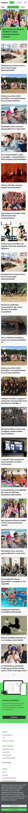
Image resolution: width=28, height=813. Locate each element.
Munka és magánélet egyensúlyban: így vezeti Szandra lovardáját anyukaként (11, 308)
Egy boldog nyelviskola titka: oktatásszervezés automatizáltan (13, 215)
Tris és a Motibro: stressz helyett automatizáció (11, 186)
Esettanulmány (13, 7)
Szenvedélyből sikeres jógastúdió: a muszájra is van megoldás (13, 581)
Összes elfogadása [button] (14, 809)
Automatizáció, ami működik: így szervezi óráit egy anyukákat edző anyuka (13, 492)
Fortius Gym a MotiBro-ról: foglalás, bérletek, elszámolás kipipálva (13, 246)
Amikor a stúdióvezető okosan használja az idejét (14, 697)
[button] (11, 2)
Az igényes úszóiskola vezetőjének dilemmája (11, 610)
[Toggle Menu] (25, 2)
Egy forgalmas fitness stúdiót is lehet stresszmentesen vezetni (13, 32)
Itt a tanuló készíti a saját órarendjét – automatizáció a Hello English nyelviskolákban (13, 156)
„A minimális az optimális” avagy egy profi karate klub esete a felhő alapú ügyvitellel (14, 668)
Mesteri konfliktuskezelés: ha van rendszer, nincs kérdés (13, 638)
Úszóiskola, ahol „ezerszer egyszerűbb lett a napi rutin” (13, 127)
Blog (2, 7)
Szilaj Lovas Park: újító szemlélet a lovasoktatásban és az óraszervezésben (13, 98)
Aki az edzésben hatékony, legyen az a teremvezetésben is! (13, 339)
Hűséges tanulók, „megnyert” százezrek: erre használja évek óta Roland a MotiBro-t (14, 400)
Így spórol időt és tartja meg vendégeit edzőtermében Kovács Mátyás (13, 431)
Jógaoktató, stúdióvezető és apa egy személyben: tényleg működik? (13, 726)
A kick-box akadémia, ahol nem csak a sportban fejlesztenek (12, 757)
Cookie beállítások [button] (14, 806)
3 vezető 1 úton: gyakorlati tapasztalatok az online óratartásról (12, 461)
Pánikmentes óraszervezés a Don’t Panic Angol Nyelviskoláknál (13, 67)
